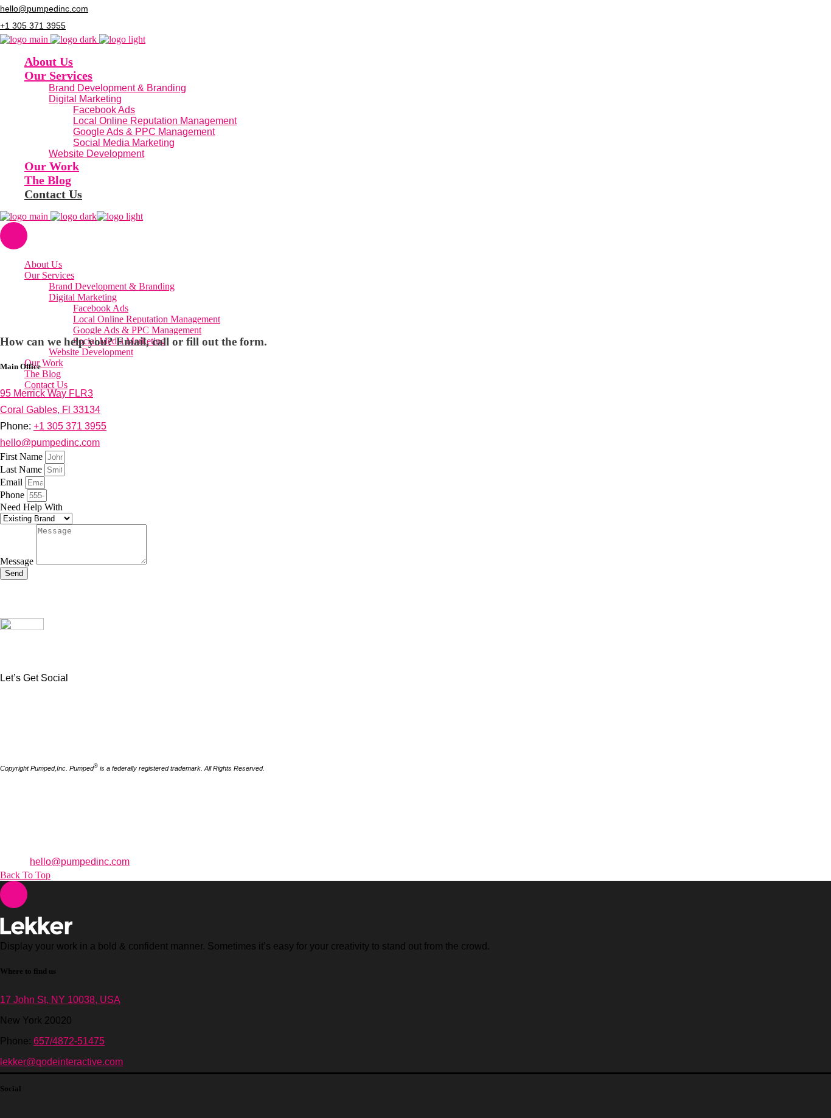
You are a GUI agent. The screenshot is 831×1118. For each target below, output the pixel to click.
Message (18, 561)
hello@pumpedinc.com (44, 8)
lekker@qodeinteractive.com (61, 1062)
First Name (22, 456)
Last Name (22, 469)
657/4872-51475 (69, 1041)
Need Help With (31, 507)
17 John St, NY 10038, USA (60, 1000)
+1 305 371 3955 (33, 25)
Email (12, 482)
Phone (13, 495)
